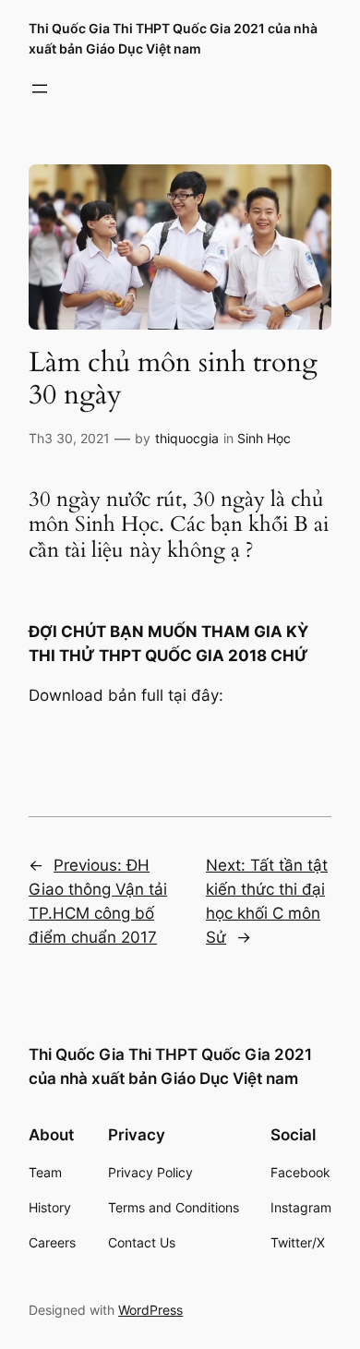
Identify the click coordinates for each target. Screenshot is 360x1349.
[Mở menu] (40, 89)
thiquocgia (187, 438)
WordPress (150, 1310)
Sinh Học (264, 438)
